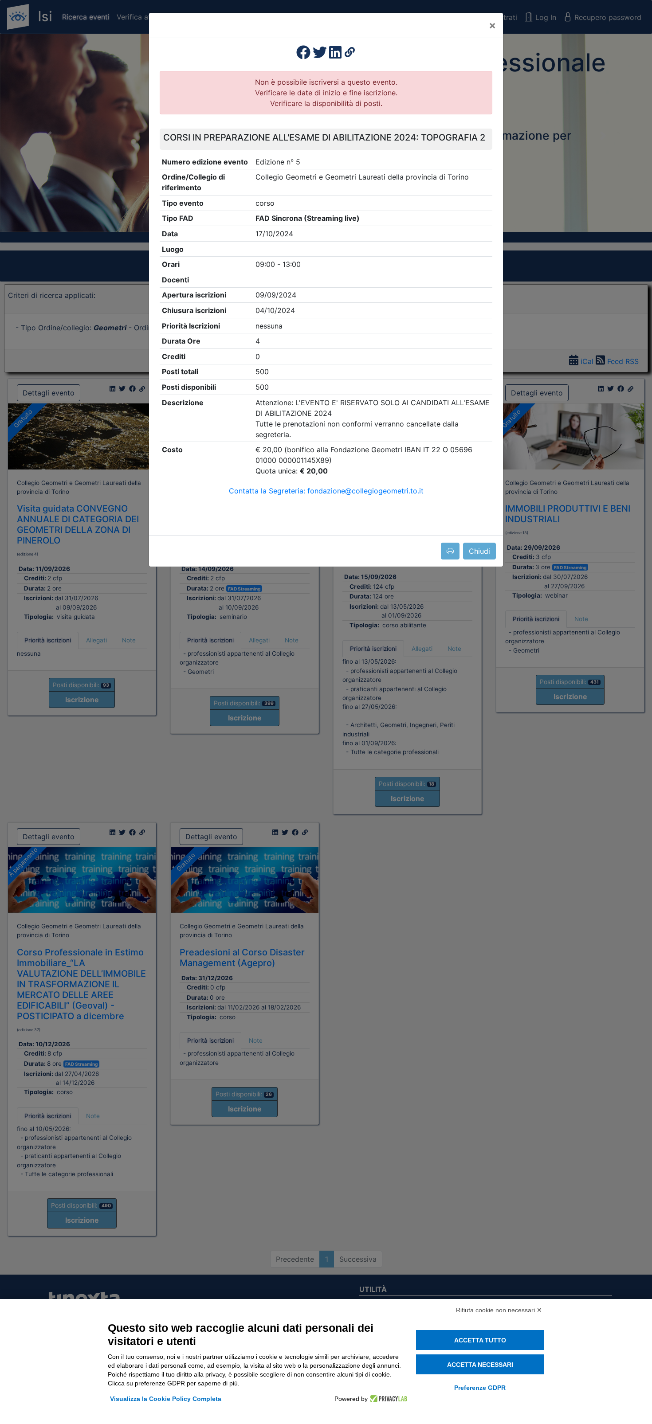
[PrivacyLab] (387, 1398)
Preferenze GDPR (480, 1387)
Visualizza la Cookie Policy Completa (165, 1398)
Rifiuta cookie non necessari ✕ (499, 1310)
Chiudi (479, 551)
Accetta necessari (480, 1364)
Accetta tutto (480, 1340)
